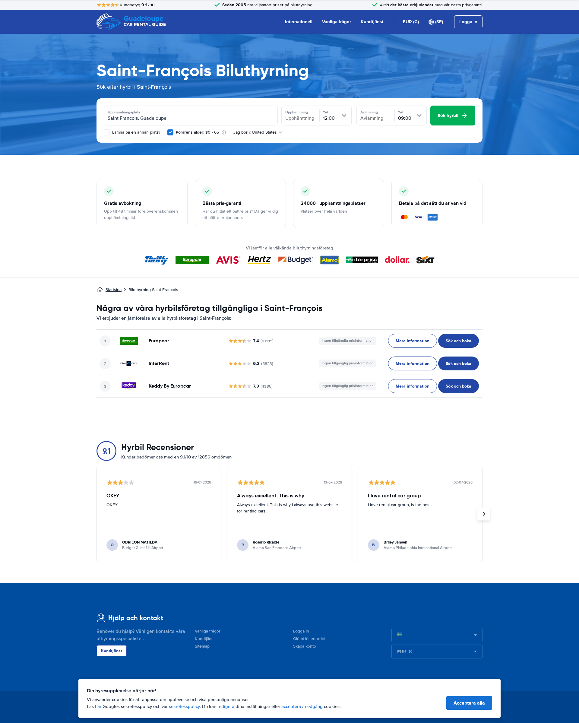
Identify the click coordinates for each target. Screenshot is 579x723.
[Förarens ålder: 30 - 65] (170, 132)
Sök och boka (458, 341)
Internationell (298, 21)
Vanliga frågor (336, 21)
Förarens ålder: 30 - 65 (197, 132)
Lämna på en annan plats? (135, 132)
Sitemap (202, 646)
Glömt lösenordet (309, 638)
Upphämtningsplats (124, 112)
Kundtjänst (372, 21)
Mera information (412, 341)
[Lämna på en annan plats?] (107, 132)
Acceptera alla (469, 702)
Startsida (114, 289)
